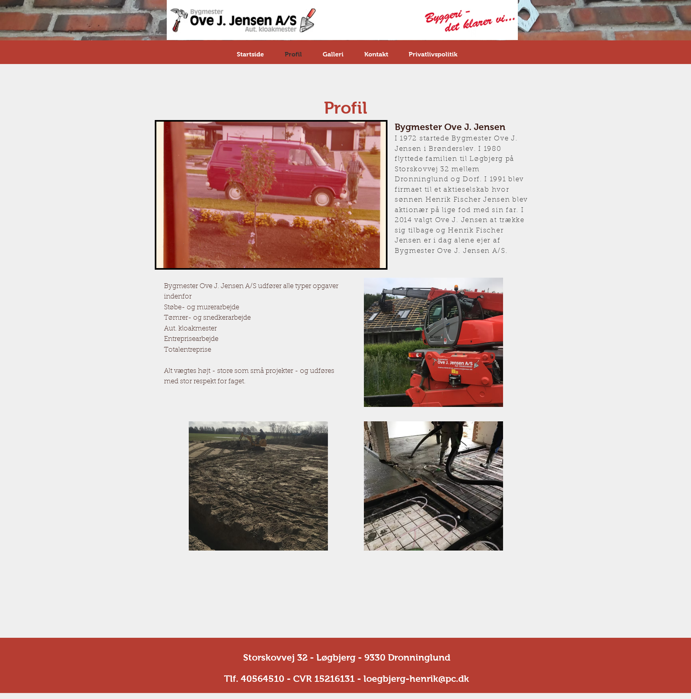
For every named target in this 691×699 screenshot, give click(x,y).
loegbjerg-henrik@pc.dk (416, 678)
